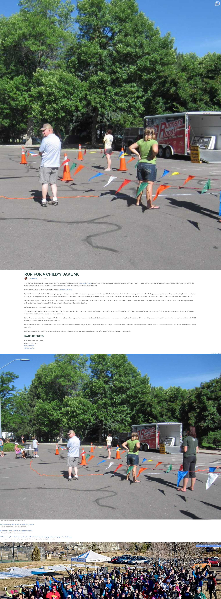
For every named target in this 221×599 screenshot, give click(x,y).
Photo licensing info (216, 353)
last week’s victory (86, 283)
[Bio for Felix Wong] (25, 279)
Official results (29, 346)
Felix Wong (33, 278)
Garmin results (29, 348)
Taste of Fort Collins (65, 290)
